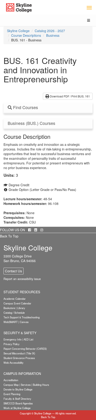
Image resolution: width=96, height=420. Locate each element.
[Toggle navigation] (89, 7)
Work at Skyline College (17, 408)
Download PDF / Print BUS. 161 (69, 96)
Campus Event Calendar (17, 303)
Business (52, 35)
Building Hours (41, 385)
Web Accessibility (13, 362)
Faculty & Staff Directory (17, 398)
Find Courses (25, 107)
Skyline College (18, 30)
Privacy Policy (11, 344)
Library (21, 308)
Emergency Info (12, 339)
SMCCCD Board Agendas (18, 403)
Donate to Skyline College (17, 389)
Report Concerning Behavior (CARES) (25, 348)
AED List (28, 339)
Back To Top (9, 236)
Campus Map (11, 385)
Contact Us (13, 270)
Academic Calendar (14, 298)
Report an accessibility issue (22, 279)
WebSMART (10, 322)
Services (26, 385)
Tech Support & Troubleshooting (21, 317)
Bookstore (9, 308)
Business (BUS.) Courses (31, 123)
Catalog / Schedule (14, 312)
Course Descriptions (26, 35)
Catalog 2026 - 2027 (50, 30)
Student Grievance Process (19, 358)
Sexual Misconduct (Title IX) (19, 353)
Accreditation (10, 380)
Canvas (24, 322)
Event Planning (11, 394)
